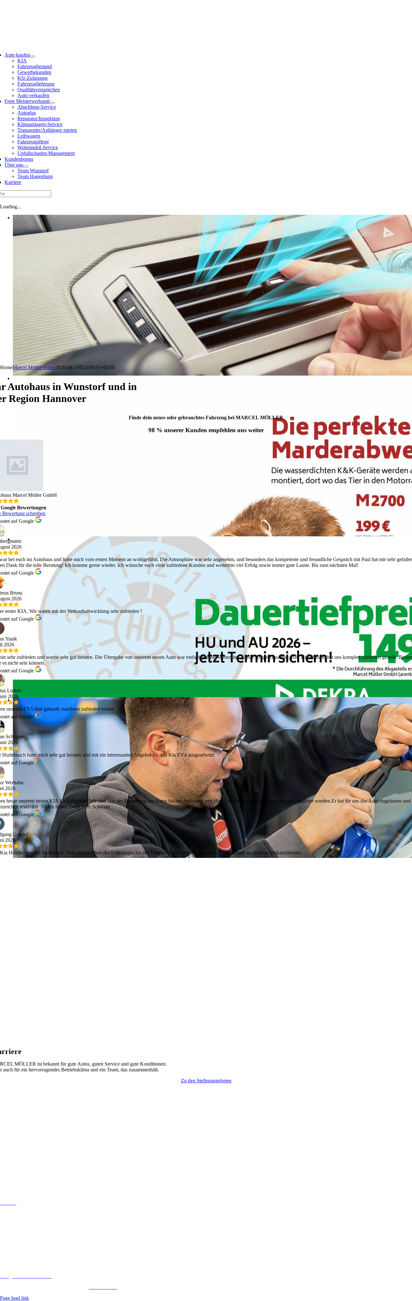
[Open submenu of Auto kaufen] (32, 57)
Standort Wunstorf (206, 8)
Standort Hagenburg (206, 19)
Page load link (14, 1298)
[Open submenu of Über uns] (25, 167)
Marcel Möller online (34, 367)
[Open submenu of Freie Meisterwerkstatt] (52, 103)
